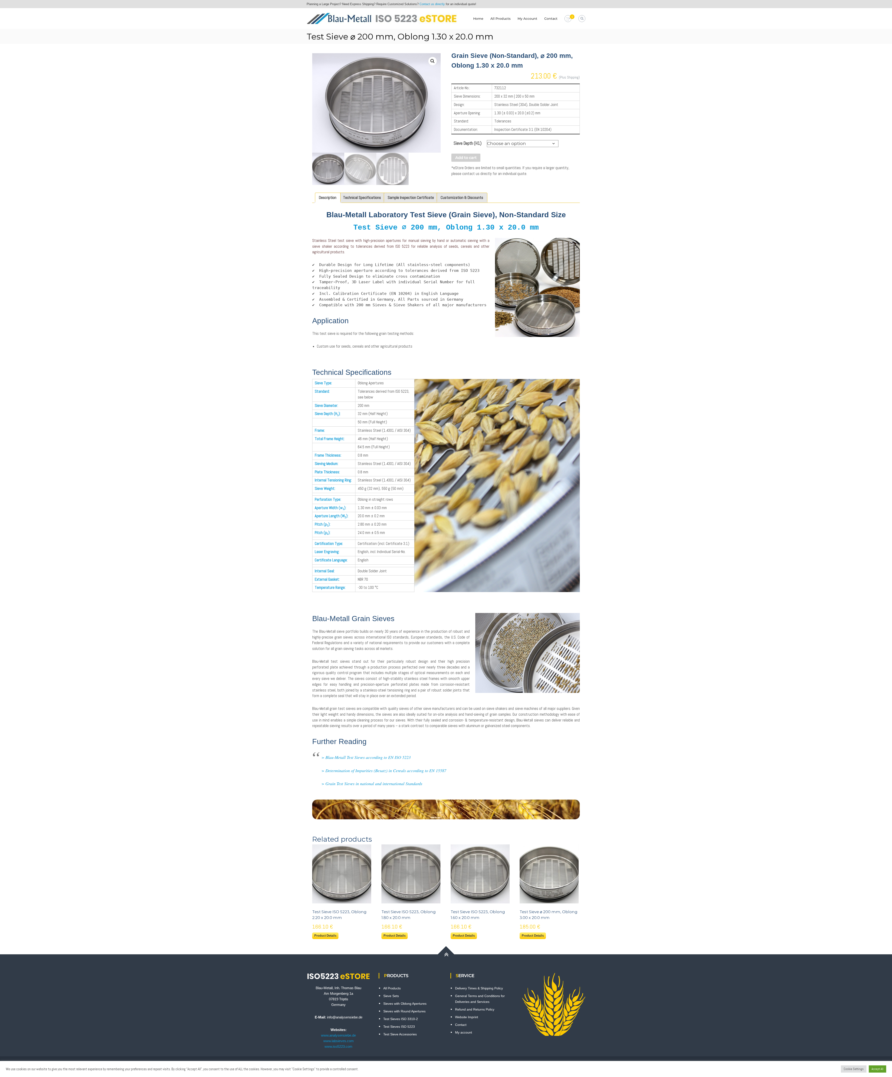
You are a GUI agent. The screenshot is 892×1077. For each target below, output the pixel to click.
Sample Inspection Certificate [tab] (411, 197)
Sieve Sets (391, 996)
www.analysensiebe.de (338, 1035)
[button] (432, 61)
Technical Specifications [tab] (362, 197)
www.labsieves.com (338, 1041)
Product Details (325, 935)
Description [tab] (327, 197)
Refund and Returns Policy (474, 1009)
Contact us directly (432, 4)
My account (463, 1032)
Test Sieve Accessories (400, 1034)
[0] (568, 19)
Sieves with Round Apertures (404, 1011)
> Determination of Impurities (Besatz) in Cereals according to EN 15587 (383, 770)
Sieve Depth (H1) (468, 143)
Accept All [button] (877, 1069)
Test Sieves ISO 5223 (399, 1026)
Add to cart (466, 157)
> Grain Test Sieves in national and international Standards (371, 783)
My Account (527, 18)
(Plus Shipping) (569, 77)
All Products (500, 18)
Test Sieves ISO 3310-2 (400, 1019)
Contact (551, 18)
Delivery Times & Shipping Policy (479, 988)
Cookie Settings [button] (854, 1069)
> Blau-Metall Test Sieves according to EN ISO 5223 (366, 757)
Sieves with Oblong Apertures (404, 1003)
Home (478, 18)
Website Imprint (466, 1017)
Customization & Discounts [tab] (462, 197)
